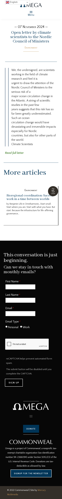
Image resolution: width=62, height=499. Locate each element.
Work (26, 327)
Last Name (11, 294)
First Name (12, 281)
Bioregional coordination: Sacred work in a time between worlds (29, 197)
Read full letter (14, 153)
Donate (31, 429)
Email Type (12, 321)
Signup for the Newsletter (31, 473)
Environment (31, 47)
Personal (13, 327)
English (13, 2)
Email (8, 308)
